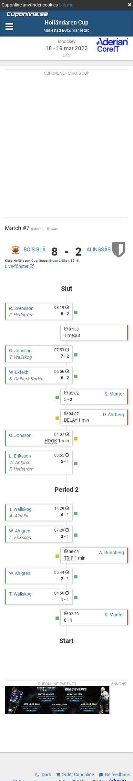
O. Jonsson (20, 350)
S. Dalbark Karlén (26, 378)
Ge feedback (117, 774)
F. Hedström (21, 314)
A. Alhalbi (18, 515)
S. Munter (114, 393)
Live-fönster (17, 266)
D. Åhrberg (113, 414)
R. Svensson (21, 308)
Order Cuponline (78, 774)
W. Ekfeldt (19, 372)
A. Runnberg (111, 552)
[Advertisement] (66, 142)
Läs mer (67, 4)
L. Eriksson (20, 456)
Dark (46, 774)
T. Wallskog (20, 357)
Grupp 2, (55, 260)
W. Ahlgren (19, 462)
